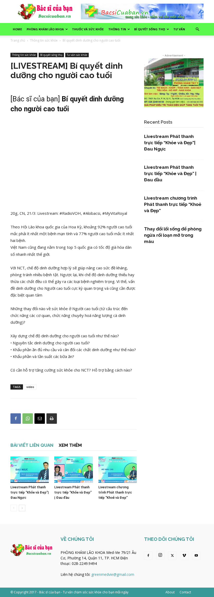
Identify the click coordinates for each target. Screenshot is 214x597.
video (30, 387)
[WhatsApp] (27, 418)
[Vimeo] (184, 556)
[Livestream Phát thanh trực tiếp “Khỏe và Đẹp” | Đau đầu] (73, 469)
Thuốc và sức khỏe (88, 29)
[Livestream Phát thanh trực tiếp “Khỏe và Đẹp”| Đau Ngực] (29, 469)
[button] (197, 29)
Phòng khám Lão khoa (45, 29)
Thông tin (117, 29)
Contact (185, 592)
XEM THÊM (70, 445)
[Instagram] (160, 555)
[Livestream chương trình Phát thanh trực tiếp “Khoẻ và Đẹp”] (117, 469)
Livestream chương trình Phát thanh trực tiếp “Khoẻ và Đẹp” (115, 492)
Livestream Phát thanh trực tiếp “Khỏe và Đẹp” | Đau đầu (73, 492)
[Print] (51, 418)
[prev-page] (13, 508)
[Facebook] (15, 418)
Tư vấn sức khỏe (77, 55)
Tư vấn (179, 29)
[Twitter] (172, 556)
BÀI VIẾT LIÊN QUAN (32, 445)
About (170, 592)
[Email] (39, 418)
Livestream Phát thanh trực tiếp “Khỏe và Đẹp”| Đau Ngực (29, 492)
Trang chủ (17, 40)
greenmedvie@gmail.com (112, 574)
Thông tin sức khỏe (44, 40)
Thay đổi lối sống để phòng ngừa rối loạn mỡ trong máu (172, 235)
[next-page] (22, 508)
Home (17, 29)
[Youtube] (196, 556)
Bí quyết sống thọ (149, 29)
